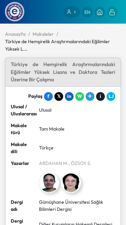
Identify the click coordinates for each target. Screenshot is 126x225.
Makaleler (43, 34)
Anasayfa (15, 34)
